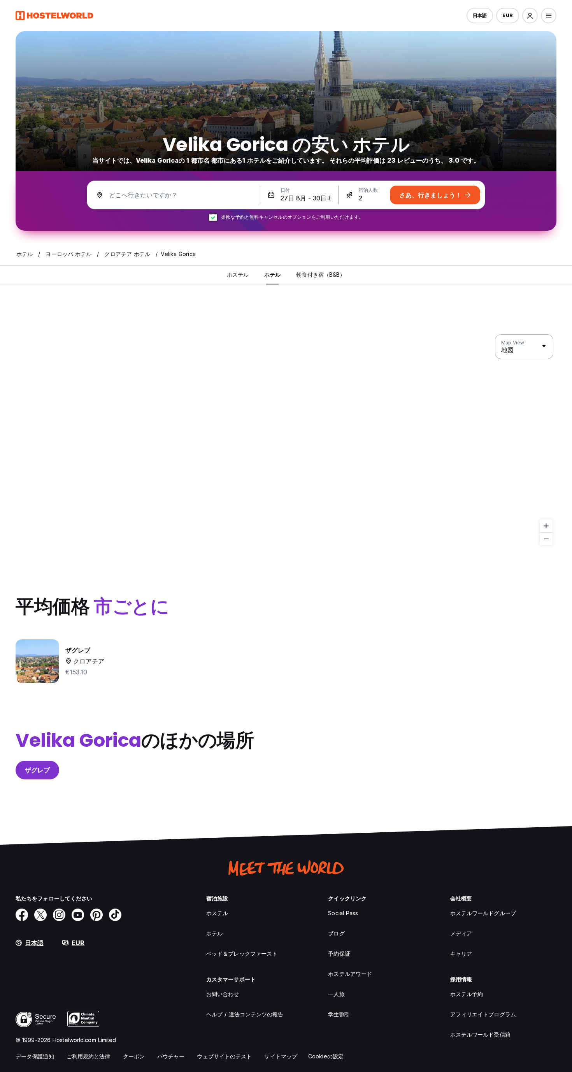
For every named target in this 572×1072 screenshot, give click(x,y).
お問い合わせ (222, 994)
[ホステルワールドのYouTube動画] (78, 915)
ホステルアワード (350, 973)
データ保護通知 (35, 1056)
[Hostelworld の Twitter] (40, 915)
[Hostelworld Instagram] (59, 915)
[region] (286, 440)
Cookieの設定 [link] (326, 1056)
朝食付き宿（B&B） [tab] (320, 274)
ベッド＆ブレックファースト (241, 953)
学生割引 (339, 1014)
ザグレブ (37, 770)
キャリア (461, 953)
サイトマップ (280, 1056)
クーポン (134, 1056)
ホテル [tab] (272, 274)
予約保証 (339, 953)
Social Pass (343, 913)
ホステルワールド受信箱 (480, 1034)
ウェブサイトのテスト (224, 1056)
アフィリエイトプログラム (483, 1014)
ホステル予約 (466, 994)
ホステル (217, 913)
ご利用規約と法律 (89, 1056)
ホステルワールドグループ (483, 913)
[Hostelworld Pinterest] (96, 915)
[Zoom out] (546, 538)
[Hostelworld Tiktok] (115, 915)
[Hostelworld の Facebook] (22, 915)
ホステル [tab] (238, 274)
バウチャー (171, 1056)
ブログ (336, 933)
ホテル (214, 933)
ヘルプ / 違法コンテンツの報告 (245, 1014)
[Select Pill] (530, 15)
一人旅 (336, 994)
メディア (461, 933)
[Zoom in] (546, 525)
